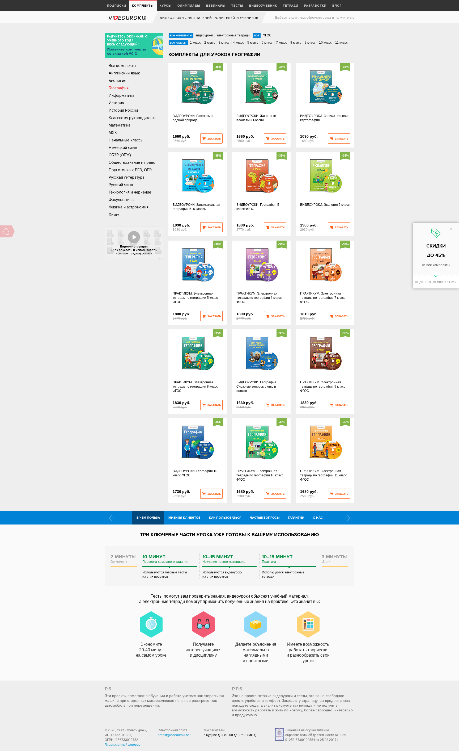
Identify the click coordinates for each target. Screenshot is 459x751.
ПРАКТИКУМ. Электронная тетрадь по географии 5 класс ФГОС (195, 298)
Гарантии (296, 518)
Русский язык (121, 184)
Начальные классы (126, 140)
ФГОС (267, 35)
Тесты (237, 5)
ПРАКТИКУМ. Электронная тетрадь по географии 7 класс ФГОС (322, 298)
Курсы (166, 5)
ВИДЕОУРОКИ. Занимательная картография (324, 118)
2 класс (209, 42)
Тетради (290, 5)
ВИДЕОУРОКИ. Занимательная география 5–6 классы (196, 207)
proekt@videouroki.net (174, 735)
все (256, 35)
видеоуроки (204, 35)
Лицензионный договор (122, 744)
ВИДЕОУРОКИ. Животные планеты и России (256, 118)
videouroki (128, 17)
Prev (111, 518)
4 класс (238, 42)
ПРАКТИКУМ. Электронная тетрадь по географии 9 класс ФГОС (322, 386)
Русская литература (126, 177)
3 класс (224, 42)
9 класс (310, 42)
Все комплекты (122, 65)
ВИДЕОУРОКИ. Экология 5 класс (325, 205)
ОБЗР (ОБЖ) (120, 155)
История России (123, 110)
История (116, 102)
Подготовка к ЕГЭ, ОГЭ (130, 169)
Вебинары (216, 5)
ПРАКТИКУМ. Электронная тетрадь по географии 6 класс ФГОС (259, 298)
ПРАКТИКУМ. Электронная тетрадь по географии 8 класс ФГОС (195, 386)
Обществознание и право (132, 162)
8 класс (295, 42)
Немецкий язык (123, 147)
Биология (117, 80)
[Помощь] (6, 231)
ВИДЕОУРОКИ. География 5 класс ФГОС (257, 207)
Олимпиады (188, 5)
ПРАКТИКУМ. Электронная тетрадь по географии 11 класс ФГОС (323, 475)
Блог (337, 5)
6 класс (267, 42)
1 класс (195, 42)
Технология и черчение (130, 192)
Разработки (315, 5)
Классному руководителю (132, 117)
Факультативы (121, 199)
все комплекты (181, 35)
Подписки (116, 5)
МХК (113, 132)
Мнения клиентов (184, 518)
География (119, 88)
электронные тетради (233, 35)
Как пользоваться (225, 518)
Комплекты (143, 5)
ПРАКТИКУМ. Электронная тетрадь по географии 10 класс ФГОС (259, 475)
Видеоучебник (263, 5)
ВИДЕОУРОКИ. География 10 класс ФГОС (195, 473)
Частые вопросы (264, 518)
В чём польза (148, 518)
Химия (114, 214)
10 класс (325, 42)
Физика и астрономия (128, 207)
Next (347, 518)
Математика (119, 125)
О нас (318, 518)
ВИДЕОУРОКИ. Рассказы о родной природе (193, 118)
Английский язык (124, 73)
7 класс (281, 42)
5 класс (252, 42)
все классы (178, 42)
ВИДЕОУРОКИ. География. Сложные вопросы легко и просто (256, 386)
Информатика (121, 95)
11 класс (341, 42)
